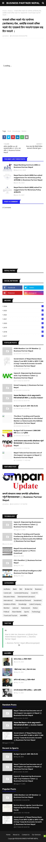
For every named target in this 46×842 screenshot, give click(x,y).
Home (4, 11)
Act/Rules (7, 589)
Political (6, 612)
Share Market (16, 612)
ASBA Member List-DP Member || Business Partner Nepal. (27, 349)
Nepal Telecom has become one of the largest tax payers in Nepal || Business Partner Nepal (28, 455)
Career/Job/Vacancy (21, 593)
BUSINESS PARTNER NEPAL (23, 3)
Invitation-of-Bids (10, 604)
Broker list (28, 589)
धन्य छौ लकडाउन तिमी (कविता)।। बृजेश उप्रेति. (27, 690)
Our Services (36, 835)
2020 (23, 323)
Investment (37, 600)
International (8, 600)
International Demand (23, 600)
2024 (23, 306)
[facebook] (12, 287)
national (15, 608)
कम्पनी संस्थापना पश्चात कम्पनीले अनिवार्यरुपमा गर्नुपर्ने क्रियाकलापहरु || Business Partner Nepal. (28, 443)
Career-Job (7, 593)
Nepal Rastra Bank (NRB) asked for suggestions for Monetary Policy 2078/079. (28, 189)
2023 (23, 310)
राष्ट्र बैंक (9, 62)
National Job (25, 608)
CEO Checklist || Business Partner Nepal (28, 561)
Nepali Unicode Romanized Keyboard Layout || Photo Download (25, 550)
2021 (23, 319)
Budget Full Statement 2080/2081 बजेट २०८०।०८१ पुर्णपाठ (27, 431)
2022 (23, 315)
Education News (9, 597)
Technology (36, 612)
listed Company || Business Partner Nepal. (28, 386)
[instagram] (34, 293)
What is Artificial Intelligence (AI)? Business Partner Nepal (28, 572)
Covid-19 (34, 593)
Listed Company (35, 604)
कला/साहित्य (23, 615)
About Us (16, 835)
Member (7, 608)
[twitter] (34, 287)
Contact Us (25, 835)
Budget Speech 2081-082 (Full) (26, 406)
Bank (9, 131)
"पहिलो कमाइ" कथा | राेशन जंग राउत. (25, 669)
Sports (26, 612)
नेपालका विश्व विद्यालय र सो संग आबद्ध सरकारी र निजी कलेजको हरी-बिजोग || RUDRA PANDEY (28, 396)
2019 (23, 327)
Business (38, 589)
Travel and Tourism (10, 615)
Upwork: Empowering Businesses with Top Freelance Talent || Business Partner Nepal (27, 375)
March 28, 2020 (11, 645)
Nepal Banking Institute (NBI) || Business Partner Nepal (27, 166)
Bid (21, 589)
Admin (6, 36)
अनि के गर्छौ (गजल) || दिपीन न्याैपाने (24, 679)
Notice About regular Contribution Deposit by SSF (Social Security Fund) (28, 807)
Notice (10, 11)
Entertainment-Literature (26, 597)
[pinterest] (12, 293)
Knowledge (16, 131)
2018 (23, 332)
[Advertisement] (22, 838)
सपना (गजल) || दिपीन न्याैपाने (22, 659)
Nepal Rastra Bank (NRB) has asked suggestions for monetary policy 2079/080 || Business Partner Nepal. (28, 177)
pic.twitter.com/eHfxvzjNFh (27, 639)
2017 (23, 336)
